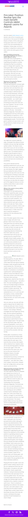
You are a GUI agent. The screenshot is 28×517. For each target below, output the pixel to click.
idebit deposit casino (17, 35)
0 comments (7, 29)
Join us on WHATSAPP (14, 1)
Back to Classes (8, 504)
